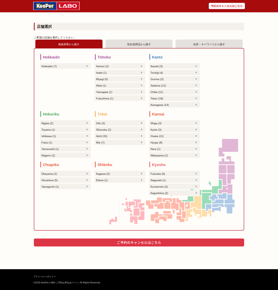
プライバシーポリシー (44, 276)
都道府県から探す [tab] (68, 44)
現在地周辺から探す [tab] (139, 44)
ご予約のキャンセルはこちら (139, 242)
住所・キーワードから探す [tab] (209, 44)
